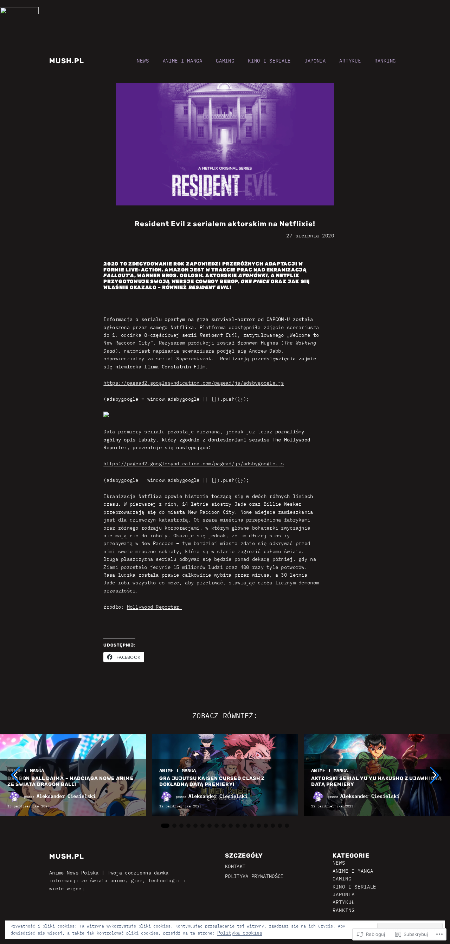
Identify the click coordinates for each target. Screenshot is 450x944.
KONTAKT (235, 866)
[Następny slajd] (434, 775)
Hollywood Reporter (154, 607)
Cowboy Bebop (216, 281)
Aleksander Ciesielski (66, 796)
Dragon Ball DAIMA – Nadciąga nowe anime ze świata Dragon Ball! (70, 781)
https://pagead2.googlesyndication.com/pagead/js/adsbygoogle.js (193, 383)
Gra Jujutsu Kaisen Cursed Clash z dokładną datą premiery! (212, 781)
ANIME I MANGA (25, 770)
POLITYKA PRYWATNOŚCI (254, 876)
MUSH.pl (66, 61)
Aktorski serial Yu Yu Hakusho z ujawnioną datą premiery (376, 781)
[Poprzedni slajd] (15, 775)
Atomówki (253, 275)
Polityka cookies (239, 933)
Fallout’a (118, 275)
